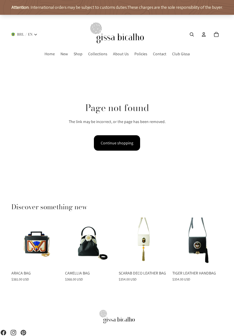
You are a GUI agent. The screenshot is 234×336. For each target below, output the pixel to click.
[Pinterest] (23, 332)
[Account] (203, 34)
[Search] (191, 34)
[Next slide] (57, 242)
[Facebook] (3, 332)
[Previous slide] (15, 242)
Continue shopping (117, 143)
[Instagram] (13, 332)
